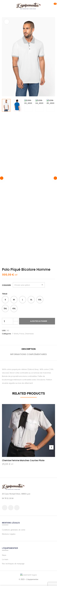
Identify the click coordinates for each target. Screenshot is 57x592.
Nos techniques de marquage (13, 564)
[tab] (28, 350)
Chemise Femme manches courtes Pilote (23, 460)
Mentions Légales (9, 534)
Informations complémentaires (28, 354)
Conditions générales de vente (13, 530)
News (4, 555)
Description (29, 349)
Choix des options (51, 447)
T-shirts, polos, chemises (23, 333)
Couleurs (6, 285)
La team (5, 559)
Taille (4, 294)
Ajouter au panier (38, 321)
